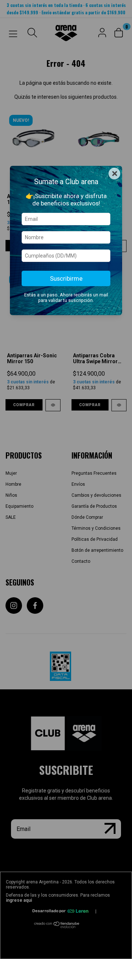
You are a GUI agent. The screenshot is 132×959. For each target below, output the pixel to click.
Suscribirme (66, 278)
